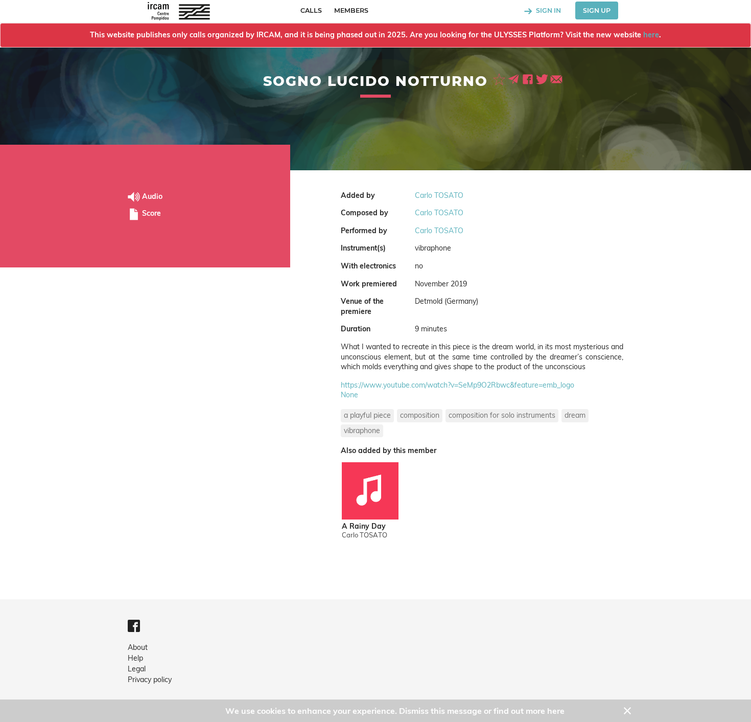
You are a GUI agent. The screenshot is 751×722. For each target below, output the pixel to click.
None (349, 394)
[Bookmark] (500, 78)
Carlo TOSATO (439, 195)
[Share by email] (556, 78)
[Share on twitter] (543, 78)
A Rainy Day (364, 526)
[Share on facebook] (529, 78)
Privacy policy (150, 679)
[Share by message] (514, 78)
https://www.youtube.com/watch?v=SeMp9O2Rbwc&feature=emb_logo (457, 385)
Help (135, 658)
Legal (137, 668)
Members (351, 10)
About (138, 647)
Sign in (547, 10)
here (651, 34)
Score (150, 213)
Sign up (597, 10)
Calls (311, 10)
